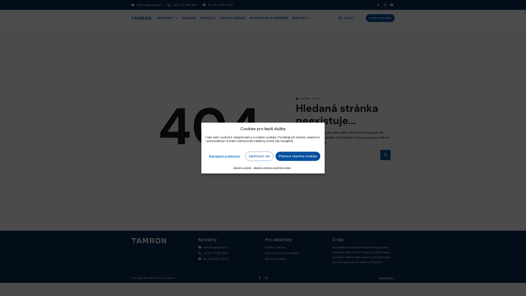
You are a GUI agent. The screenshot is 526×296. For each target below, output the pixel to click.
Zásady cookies (242, 167)
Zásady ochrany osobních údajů (272, 167)
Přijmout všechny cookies (298, 156)
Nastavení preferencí (224, 156)
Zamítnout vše (259, 156)
